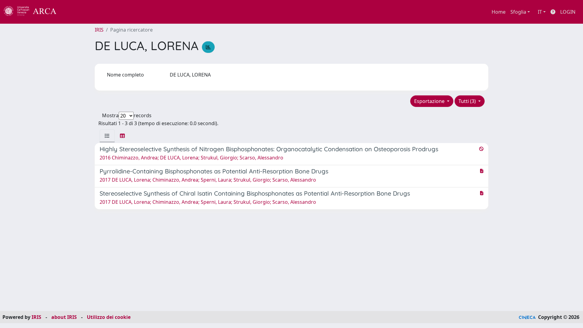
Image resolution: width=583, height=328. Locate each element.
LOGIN (567, 12)
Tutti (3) (468, 101)
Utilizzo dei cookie (109, 317)
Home (499, 12)
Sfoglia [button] (518, 12)
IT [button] (540, 12)
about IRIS (64, 317)
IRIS (99, 29)
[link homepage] (33, 12)
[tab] (107, 135)
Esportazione (430, 101)
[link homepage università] (73, 12)
